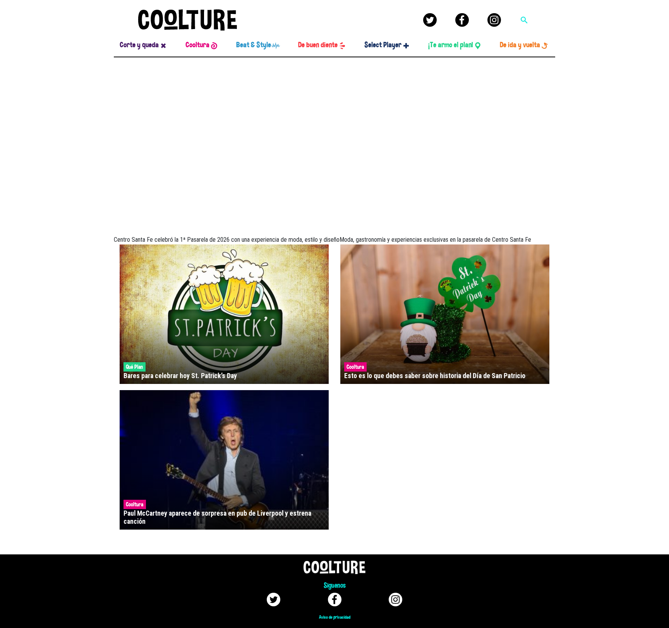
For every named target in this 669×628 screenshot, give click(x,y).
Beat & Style (253, 45)
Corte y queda (139, 45)
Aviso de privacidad (334, 617)
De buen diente (318, 45)
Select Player (382, 45)
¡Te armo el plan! (450, 45)
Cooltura (197, 45)
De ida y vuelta (520, 45)
